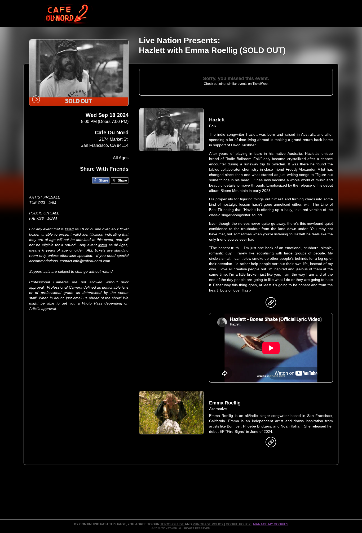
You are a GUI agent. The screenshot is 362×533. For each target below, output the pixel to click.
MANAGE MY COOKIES (270, 524)
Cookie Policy (238, 524)
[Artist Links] (271, 303)
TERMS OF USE (172, 524)
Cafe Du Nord (112, 132)
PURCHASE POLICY (208, 524)
